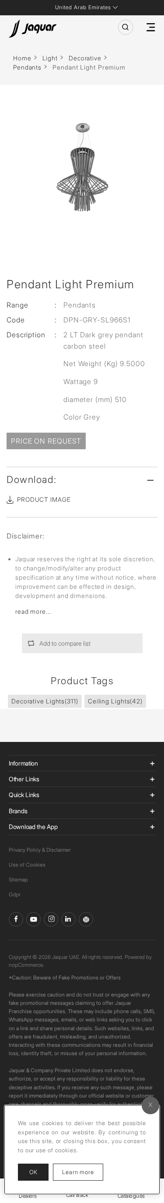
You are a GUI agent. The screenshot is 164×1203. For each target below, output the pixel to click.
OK (33, 1171)
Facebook (16, 919)
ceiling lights (115, 701)
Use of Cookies (27, 864)
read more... (33, 611)
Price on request (46, 441)
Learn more (82, 1171)
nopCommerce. (26, 965)
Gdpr (15, 894)
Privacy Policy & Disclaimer (40, 849)
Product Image (44, 499)
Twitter (51, 919)
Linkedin (68, 919)
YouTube (33, 919)
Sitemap (18, 879)
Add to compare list (65, 643)
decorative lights (44, 701)
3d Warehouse (86, 919)
